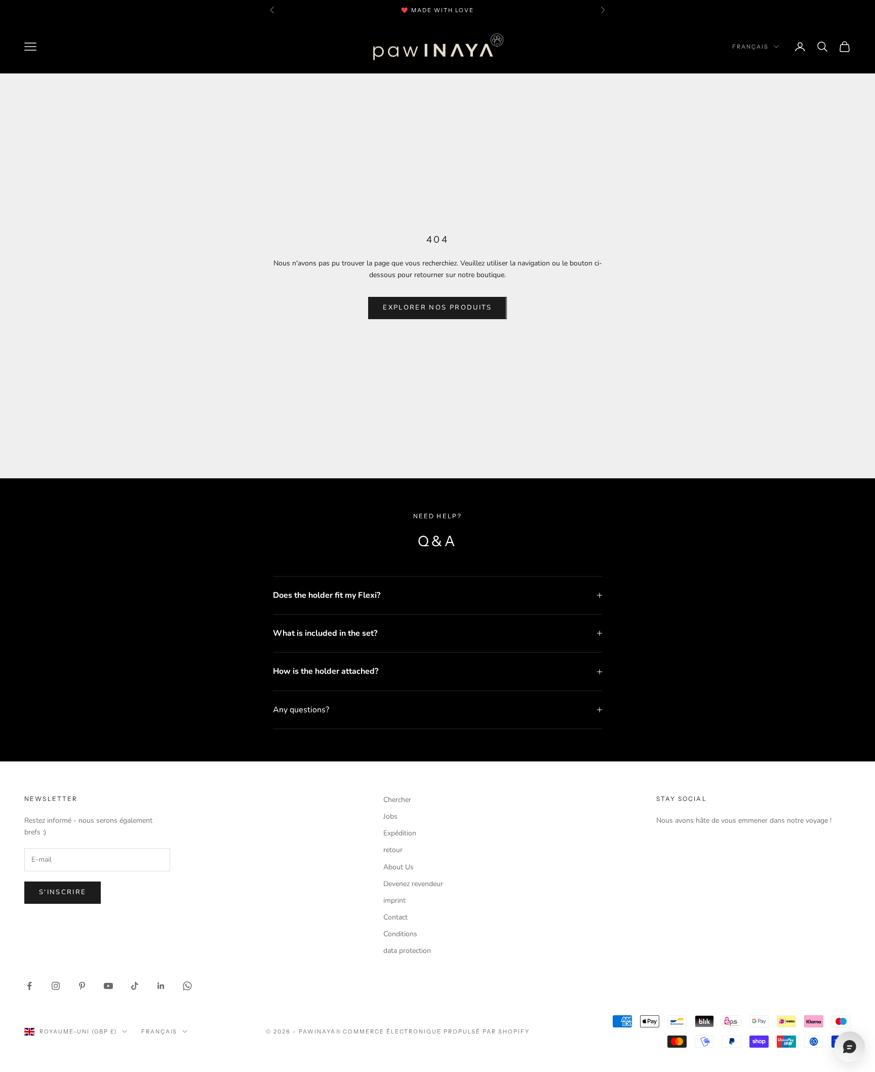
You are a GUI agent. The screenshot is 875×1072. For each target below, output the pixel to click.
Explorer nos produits (437, 307)
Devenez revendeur (413, 884)
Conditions (400, 934)
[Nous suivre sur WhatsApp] (187, 986)
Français (750, 46)
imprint (394, 900)
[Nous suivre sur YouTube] (108, 986)
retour (393, 850)
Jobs (390, 816)
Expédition (399, 833)
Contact (395, 917)
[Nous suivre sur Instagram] (56, 986)
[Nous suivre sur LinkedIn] (161, 986)
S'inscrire (62, 892)
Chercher (397, 800)
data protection (407, 950)
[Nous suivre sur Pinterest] (82, 986)
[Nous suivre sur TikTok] (135, 986)
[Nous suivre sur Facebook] (29, 986)
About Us (398, 867)
